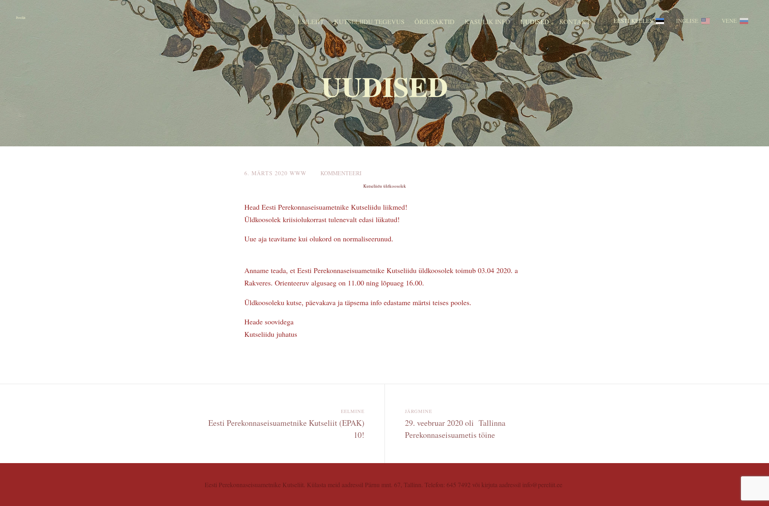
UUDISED (534, 21)
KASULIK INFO (487, 21)
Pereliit (20, 18)
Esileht (311, 21)
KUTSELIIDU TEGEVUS (369, 21)
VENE (729, 20)
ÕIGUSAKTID (435, 21)
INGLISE (687, 20)
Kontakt (574, 21)
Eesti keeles (633, 20)
